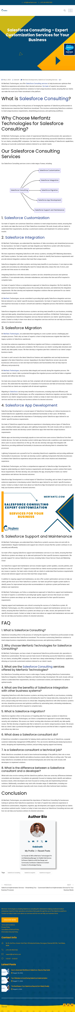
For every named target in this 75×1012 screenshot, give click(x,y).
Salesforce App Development (31, 405)
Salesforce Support (44, 872)
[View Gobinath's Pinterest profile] (37, 841)
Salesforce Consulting (43, 98)
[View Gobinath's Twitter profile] (41, 841)
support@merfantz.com (13, 954)
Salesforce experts (30, 872)
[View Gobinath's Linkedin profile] (29, 841)
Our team (45, 86)
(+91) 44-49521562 (46, 2)
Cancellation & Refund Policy (10, 929)
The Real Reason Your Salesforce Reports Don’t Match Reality (30, 986)
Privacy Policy (5, 927)
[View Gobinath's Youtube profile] (46, 841)
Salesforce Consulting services (37, 83)
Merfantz (6, 298)
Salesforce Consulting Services (47, 80)
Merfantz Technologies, (11, 334)
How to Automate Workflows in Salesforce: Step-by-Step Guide (30, 970)
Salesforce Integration (25, 237)
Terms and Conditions (8, 925)
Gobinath (37, 846)
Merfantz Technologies (11, 370)
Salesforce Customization (27, 217)
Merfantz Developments (30, 80)
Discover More (10, 920)
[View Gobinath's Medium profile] (33, 841)
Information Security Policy (9, 932)
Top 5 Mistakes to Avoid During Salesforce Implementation (29, 978)
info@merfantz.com (30, 2)
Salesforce (14, 392)
